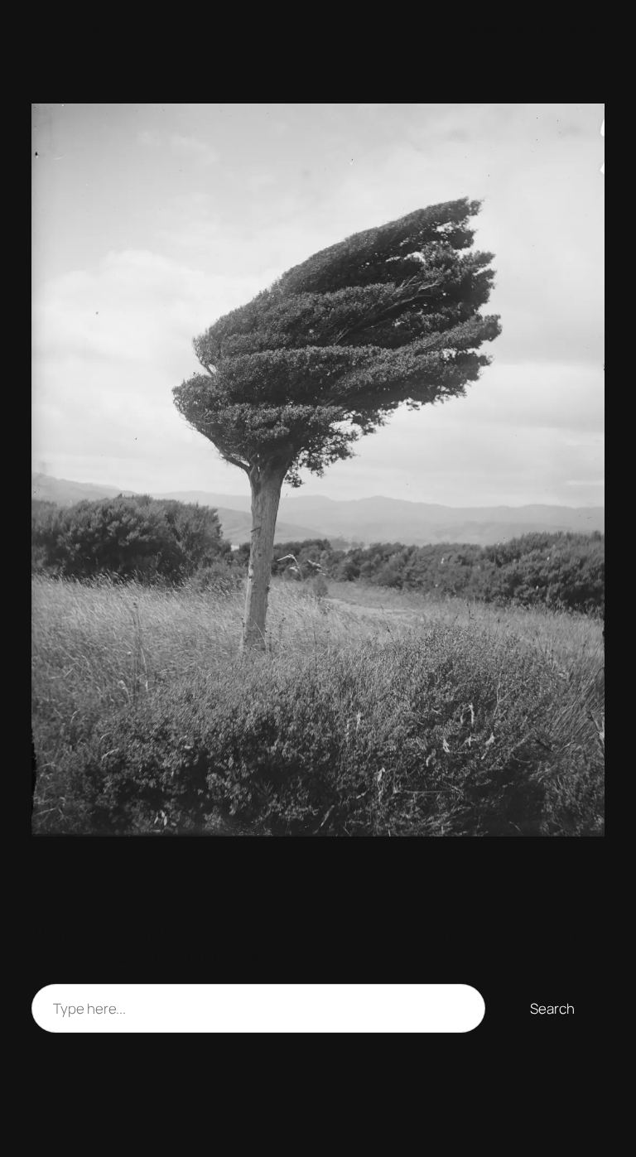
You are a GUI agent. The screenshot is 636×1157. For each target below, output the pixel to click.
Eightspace (74, 28)
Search (552, 1008)
